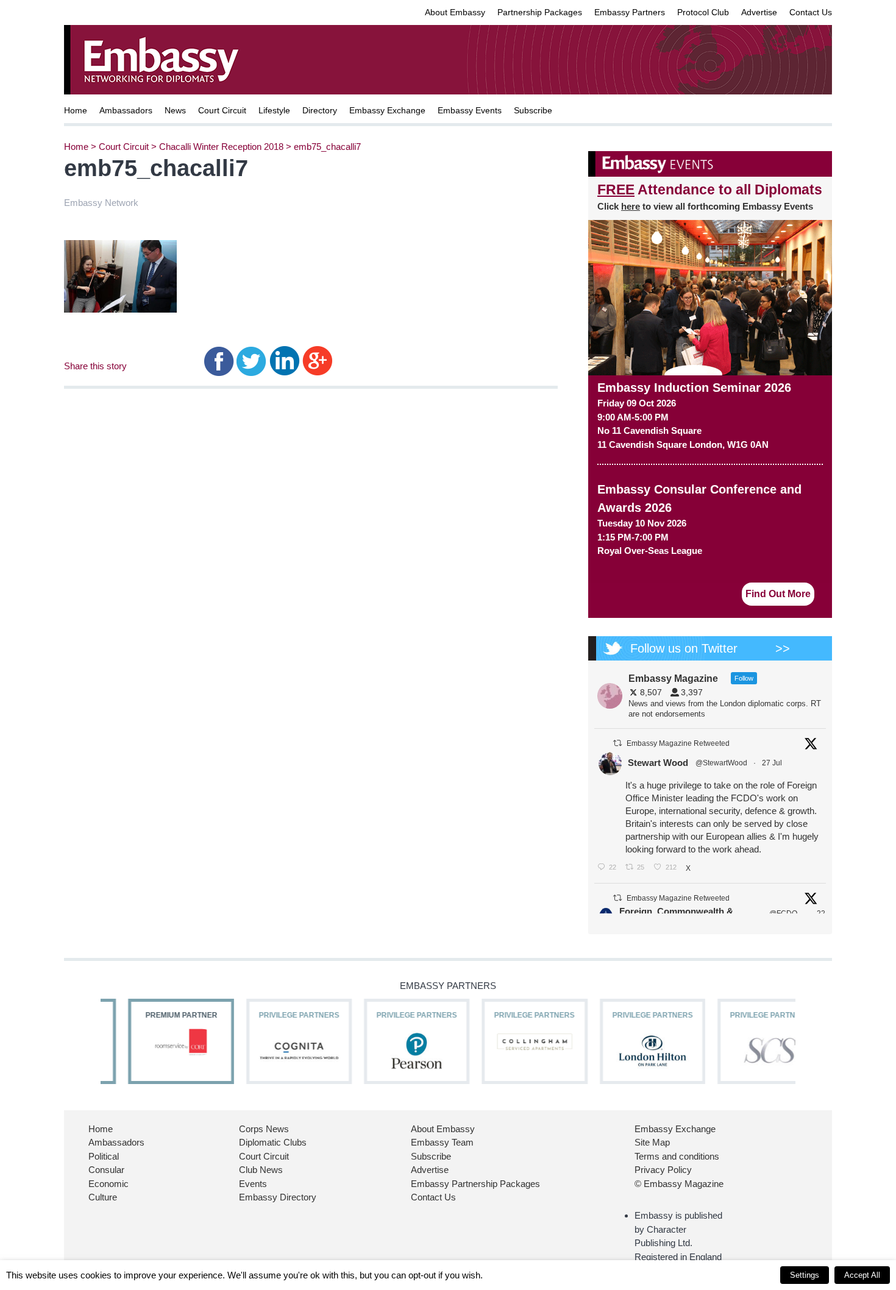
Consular (106, 1169)
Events (253, 1183)
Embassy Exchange (387, 110)
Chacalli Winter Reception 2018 (221, 146)
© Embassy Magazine (679, 1183)
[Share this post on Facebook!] (219, 360)
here (630, 206)
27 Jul (773, 763)
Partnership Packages (539, 12)
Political (103, 1156)
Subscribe (533, 110)
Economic (108, 1183)
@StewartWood (721, 763)
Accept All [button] (862, 1275)
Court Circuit (222, 110)
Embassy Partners (629, 12)
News (175, 110)
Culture (102, 1197)
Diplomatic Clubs (273, 1142)
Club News (261, 1169)
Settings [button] (804, 1275)
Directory (319, 110)
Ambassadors (125, 110)
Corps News (264, 1129)
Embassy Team (442, 1142)
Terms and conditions (677, 1156)
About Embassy (455, 12)
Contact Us (810, 12)
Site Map (652, 1142)
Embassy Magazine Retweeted (678, 743)
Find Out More (778, 594)
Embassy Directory (277, 1197)
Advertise (759, 12)
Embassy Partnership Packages (475, 1183)
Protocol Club (703, 12)
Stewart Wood (658, 762)
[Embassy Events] (710, 164)
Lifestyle (274, 110)
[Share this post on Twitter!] (251, 360)
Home (75, 110)
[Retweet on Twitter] (617, 743)
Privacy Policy (663, 1169)
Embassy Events (470, 110)
